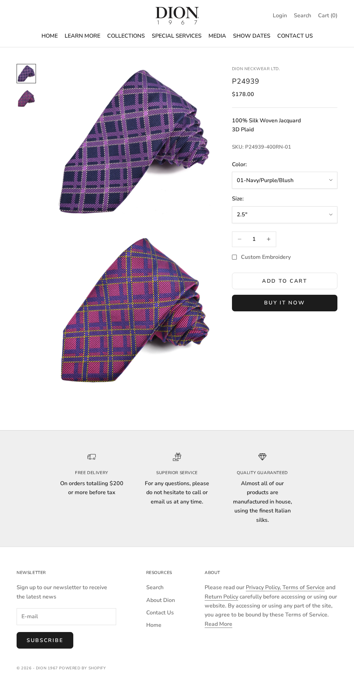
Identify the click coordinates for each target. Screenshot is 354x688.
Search (155, 587)
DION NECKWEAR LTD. (256, 69)
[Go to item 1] (26, 73)
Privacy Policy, (264, 587)
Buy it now (284, 302)
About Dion (160, 600)
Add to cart (284, 280)
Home (153, 625)
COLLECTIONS (126, 36)
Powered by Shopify (82, 668)
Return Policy (221, 597)
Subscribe (45, 640)
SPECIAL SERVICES (177, 36)
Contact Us (160, 612)
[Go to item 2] (26, 98)
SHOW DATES (251, 36)
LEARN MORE (82, 36)
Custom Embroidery (266, 257)
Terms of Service (303, 587)
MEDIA (217, 36)
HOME (49, 36)
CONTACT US (295, 36)
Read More (218, 624)
